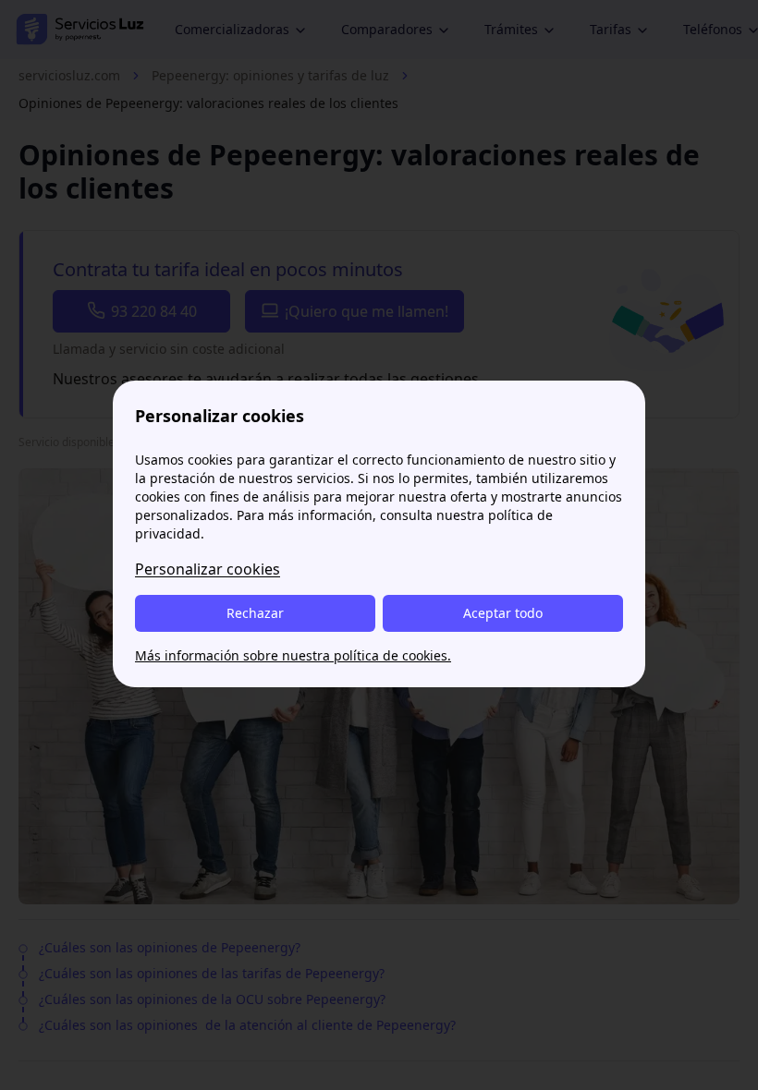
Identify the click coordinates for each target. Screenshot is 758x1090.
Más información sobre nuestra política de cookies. (293, 655)
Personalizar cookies (207, 569)
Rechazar (255, 613)
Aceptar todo (503, 613)
